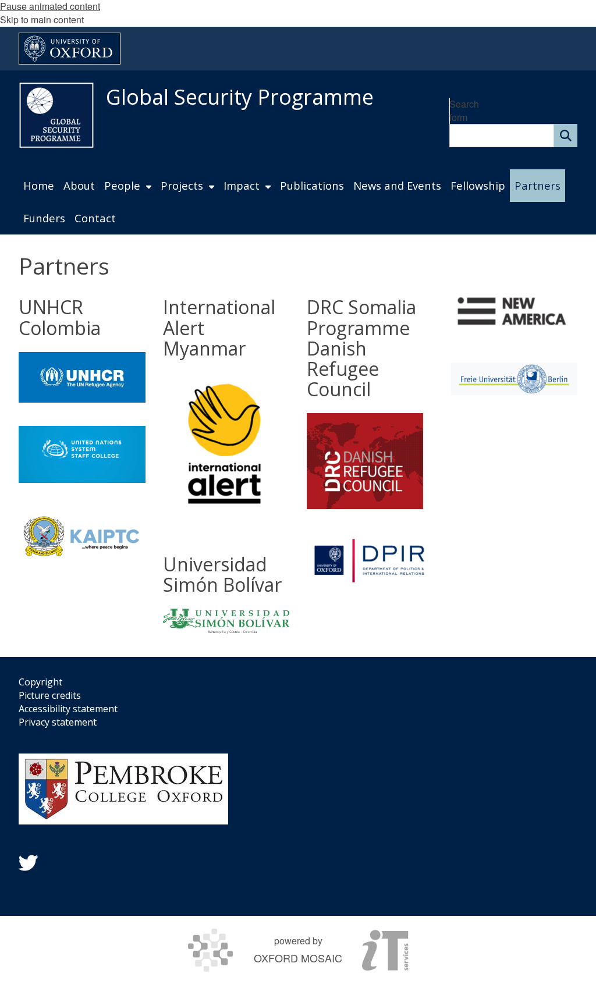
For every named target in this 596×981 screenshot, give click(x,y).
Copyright (40, 682)
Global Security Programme (240, 97)
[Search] (565, 135)
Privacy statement (58, 722)
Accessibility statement (68, 708)
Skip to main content (42, 19)
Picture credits (50, 695)
